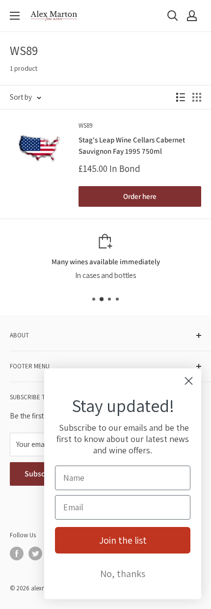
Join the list (123, 540)
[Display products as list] (180, 97)
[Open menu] (15, 16)
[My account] (192, 15)
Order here (140, 196)
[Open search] (172, 15)
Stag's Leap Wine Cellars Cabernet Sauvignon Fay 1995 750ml (132, 145)
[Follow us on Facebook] (17, 553)
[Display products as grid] (196, 97)
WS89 (86, 125)
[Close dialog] (188, 380)
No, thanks (122, 573)
